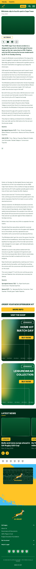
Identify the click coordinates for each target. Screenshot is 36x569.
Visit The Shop (18, 315)
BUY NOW (26, 337)
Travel (4, 2)
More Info (18, 309)
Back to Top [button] (18, 565)
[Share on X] (3, 42)
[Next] (7, 453)
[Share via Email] (8, 42)
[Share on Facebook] (12, 42)
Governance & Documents (9, 531)
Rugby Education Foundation (10, 536)
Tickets (11, 2)
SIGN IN (23, 6)
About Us (4, 528)
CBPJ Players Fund (7, 534)
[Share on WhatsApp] (16, 42)
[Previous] (3, 453)
